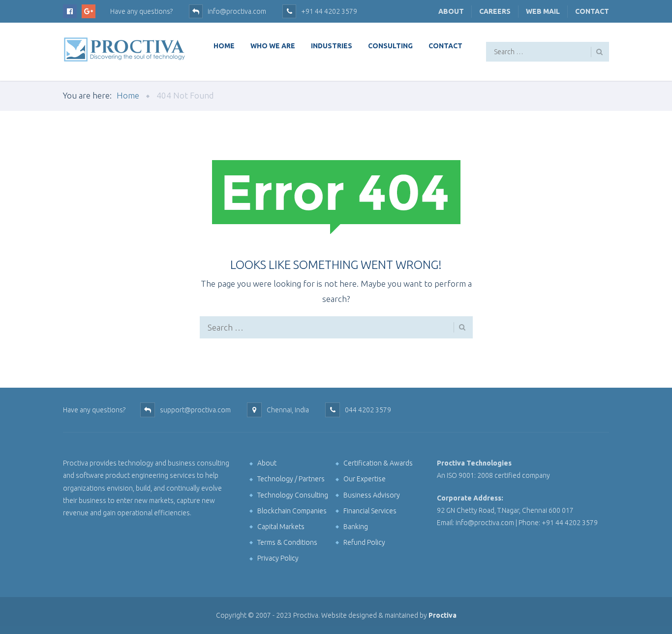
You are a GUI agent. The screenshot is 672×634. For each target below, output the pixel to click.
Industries (331, 46)
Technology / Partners (291, 479)
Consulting (390, 46)
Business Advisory (371, 495)
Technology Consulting (292, 495)
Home (224, 46)
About (451, 11)
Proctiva (442, 615)
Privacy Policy (278, 558)
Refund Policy (364, 542)
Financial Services (370, 511)
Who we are (272, 46)
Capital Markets (281, 527)
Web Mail (543, 11)
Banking (355, 527)
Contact (592, 11)
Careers (495, 11)
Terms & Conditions (287, 542)
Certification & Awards (378, 463)
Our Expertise (364, 479)
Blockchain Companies (292, 511)
